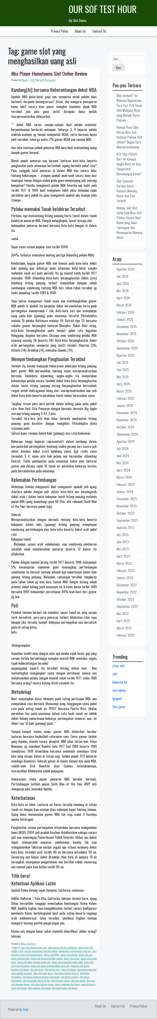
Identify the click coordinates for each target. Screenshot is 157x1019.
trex (25, 1009)
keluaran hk (119, 682)
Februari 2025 (125, 398)
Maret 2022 (124, 628)
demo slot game (72, 958)
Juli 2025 (122, 362)
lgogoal (117, 698)
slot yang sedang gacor (42, 984)
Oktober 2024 (125, 427)
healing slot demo (20, 969)
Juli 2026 (122, 276)
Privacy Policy (59, 31)
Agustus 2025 (125, 355)
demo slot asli (85, 954)
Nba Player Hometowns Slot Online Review (49, 73)
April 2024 (123, 470)
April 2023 (123, 556)
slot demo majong (69, 977)
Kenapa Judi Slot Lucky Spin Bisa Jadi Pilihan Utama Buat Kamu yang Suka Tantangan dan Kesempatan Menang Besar (129, 222)
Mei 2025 (123, 376)
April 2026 (123, 297)
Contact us (99, 31)
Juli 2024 (123, 448)
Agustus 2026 (125, 269)
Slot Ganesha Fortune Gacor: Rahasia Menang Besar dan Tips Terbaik (127, 191)
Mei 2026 (123, 290)
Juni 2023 (123, 541)
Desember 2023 (127, 498)
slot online (119, 690)
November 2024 (127, 419)
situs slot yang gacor (43, 973)
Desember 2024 (127, 412)
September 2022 (127, 606)
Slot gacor (119, 706)
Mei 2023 (123, 549)
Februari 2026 (125, 312)
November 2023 (127, 506)
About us (80, 31)
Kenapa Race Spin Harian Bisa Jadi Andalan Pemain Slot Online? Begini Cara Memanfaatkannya (129, 137)
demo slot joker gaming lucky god (33, 962)
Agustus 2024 (126, 441)
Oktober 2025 (125, 341)
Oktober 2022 (125, 599)
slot (114, 673)
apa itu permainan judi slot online (40, 951)
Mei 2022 (123, 613)
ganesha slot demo (80, 966)
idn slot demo (36, 969)
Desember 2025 (127, 326)
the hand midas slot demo (64, 988)
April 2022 (123, 620)
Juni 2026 (123, 283)
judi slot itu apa (52, 969)
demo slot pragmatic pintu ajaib (67, 962)
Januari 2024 (125, 491)
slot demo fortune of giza (66, 973)
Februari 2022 (125, 635)
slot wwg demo (78, 980)
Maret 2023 (124, 563)
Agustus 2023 (125, 527)
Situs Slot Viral (28, 943)
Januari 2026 (125, 319)
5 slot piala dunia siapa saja (33, 947)
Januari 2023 (125, 577)
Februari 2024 (126, 484)
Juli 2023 (122, 534)
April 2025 (123, 384)
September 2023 (127, 520)
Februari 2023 (125, 570)
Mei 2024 (123, 462)
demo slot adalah (69, 954)
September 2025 (127, 348)
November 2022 (127, 592)
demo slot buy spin (20, 958)
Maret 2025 (124, 391)
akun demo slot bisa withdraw (62, 947)
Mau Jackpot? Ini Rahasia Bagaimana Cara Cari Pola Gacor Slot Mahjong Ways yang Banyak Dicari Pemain (129, 108)
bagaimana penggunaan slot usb (75, 951)
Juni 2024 (123, 455)
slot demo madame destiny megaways (41, 977)
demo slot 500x (51, 954)
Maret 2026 (124, 305)
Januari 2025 (125, 405)
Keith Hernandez (47, 80)
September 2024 (127, 434)
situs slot (118, 665)
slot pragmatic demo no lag (36, 980)
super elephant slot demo (67, 984)
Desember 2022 (127, 584)
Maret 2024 (124, 477)
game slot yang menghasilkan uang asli (50, 966)
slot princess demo (60, 980)
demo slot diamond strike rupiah (47, 958)
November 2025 (127, 333)
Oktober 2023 (125, 513)
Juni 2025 (123, 369)
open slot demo (68, 969)
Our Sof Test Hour (103, 9)
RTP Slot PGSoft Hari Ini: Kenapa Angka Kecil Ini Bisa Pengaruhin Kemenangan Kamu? (129, 164)
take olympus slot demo (39, 988)
